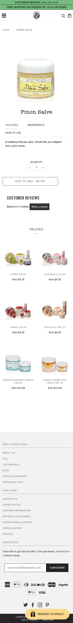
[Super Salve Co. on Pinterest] (47, 606)
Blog (6, 470)
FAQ (5, 458)
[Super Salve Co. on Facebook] (32, 606)
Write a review (39, 206)
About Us (9, 453)
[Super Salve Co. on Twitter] (25, 606)
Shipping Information (17, 510)
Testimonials (11, 464)
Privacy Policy (47, 620)
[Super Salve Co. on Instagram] (40, 606)
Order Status (12, 504)
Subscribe (57, 567)
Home (6, 30)
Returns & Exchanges (16, 516)
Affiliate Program (15, 476)
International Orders (17, 522)
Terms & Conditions (29, 620)
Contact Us (10, 499)
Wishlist (8, 534)
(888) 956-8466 (49, 2)
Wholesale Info (13, 482)
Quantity (37, 162)
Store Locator (12, 528)
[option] (36, 73)
